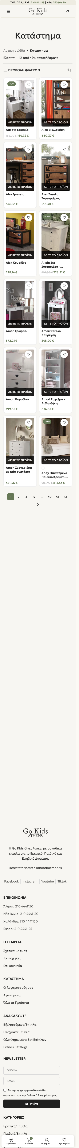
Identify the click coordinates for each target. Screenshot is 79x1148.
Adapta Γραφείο (17, 130)
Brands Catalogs (15, 1047)
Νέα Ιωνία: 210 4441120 (20, 914)
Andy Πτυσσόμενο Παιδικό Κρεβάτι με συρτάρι (55, 475)
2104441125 (37, 2)
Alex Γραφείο (15, 194)
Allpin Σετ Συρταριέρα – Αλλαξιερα (51, 265)
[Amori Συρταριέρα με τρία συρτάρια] (20, 441)
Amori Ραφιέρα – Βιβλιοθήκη (53, 401)
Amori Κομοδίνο (17, 399)
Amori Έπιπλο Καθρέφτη (51, 333)
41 (57, 497)
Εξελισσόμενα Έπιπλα (19, 1025)
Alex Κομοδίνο (16, 262)
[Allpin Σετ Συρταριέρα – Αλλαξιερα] (56, 236)
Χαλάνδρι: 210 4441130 (20, 921)
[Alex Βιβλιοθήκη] (56, 103)
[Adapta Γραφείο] (20, 103)
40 (50, 497)
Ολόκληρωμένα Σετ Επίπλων (24, 1040)
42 (65, 497)
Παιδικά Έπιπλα (15, 1133)
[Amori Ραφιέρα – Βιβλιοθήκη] (56, 373)
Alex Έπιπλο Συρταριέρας (51, 196)
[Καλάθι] (67, 11)
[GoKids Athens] (35, 832)
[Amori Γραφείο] (20, 304)
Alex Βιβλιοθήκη (53, 130)
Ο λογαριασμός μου (18, 988)
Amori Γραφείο (16, 331)
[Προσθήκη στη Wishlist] (28, 84)
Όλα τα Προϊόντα (16, 1003)
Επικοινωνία (12, 966)
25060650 (59, 2)
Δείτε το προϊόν (20, 122)
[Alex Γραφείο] (20, 167)
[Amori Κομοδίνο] (20, 373)
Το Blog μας (11, 958)
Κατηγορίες (13, 1117)
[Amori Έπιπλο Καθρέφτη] (56, 304)
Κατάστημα (13, 979)
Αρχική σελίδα (14, 50)
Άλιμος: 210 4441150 (18, 906)
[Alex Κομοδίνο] (20, 236)
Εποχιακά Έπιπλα (16, 1032)
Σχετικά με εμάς (15, 951)
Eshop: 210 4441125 (17, 929)
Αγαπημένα (12, 995)
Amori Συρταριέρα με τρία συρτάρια (19, 470)
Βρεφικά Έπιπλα (15, 1126)
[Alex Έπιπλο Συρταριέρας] (56, 167)
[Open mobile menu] (9, 11)
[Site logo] (37, 11)
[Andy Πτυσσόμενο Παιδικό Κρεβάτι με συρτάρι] (56, 441)
